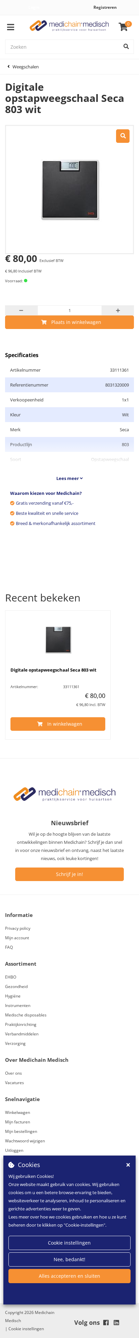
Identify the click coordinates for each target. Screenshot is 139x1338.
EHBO (10, 977)
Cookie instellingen (69, 1243)
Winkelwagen (17, 1112)
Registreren (105, 7)
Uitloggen (14, 1150)
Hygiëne (13, 996)
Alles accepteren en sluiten (69, 1276)
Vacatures (14, 1082)
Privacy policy (17, 928)
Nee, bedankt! (69, 1259)
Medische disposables (26, 1015)
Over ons (13, 1073)
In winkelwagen (64, 724)
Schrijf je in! (69, 874)
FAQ (9, 947)
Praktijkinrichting (20, 1024)
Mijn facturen (17, 1122)
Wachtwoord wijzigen (25, 1141)
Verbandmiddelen (21, 1034)
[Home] (69, 27)
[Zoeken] (126, 46)
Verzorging (15, 1043)
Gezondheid (16, 986)
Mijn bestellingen (21, 1131)
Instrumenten (17, 1005)
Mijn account (17, 938)
